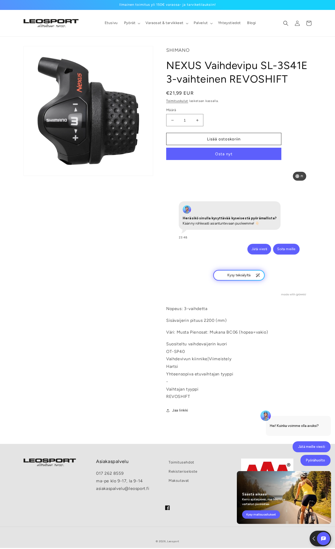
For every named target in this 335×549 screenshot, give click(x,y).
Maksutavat (179, 480)
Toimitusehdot (181, 462)
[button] (132, 23)
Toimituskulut (177, 101)
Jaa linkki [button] (180, 410)
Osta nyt (224, 154)
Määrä (171, 110)
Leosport (173, 541)
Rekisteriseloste (183, 471)
